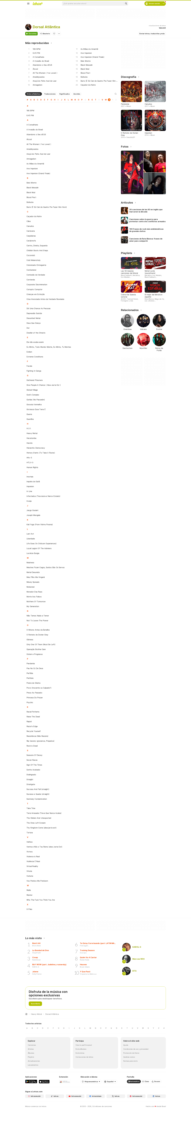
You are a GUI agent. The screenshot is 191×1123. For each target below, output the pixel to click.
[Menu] (28, 3)
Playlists (31, 1057)
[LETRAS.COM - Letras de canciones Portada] (37, 3)
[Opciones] (59, 33)
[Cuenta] (163, 3)
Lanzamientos (33, 1065)
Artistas (31, 1049)
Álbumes (31, 1053)
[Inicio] (26, 1014)
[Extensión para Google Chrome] (65, 1081)
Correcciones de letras (84, 1057)
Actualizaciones (34, 1061)
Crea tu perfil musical (84, 1045)
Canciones (32, 1045)
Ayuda (125, 1045)
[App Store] (44, 1081)
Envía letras (80, 1053)
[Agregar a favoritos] (54, 33)
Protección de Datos (131, 1053)
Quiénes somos (129, 1057)
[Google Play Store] (31, 1081)
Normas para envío (130, 1061)
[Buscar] (126, 3)
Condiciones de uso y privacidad (135, 1049)
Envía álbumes (81, 1049)
